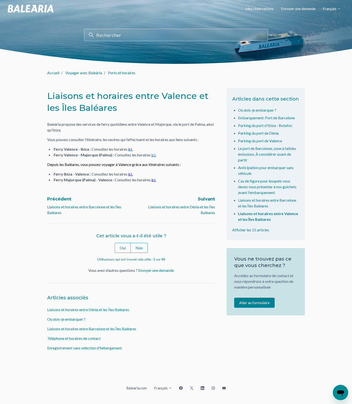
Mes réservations (260, 8)
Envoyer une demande (298, 8)
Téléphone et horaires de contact (74, 338)
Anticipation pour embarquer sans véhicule (266, 170)
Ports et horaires (121, 72)
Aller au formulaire (254, 302)
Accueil (53, 72)
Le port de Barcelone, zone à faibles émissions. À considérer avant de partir (267, 154)
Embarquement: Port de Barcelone (266, 117)
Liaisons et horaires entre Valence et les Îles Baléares (268, 216)
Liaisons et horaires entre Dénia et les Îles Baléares (88, 309)
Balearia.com (136, 388)
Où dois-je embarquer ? (66, 319)
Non (139, 247)
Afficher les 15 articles (250, 230)
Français (330, 8)
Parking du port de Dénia (258, 133)
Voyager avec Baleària (83, 72)
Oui (123, 247)
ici (153, 155)
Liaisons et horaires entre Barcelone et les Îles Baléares (91, 328)
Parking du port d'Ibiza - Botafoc (265, 125)
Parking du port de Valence (260, 140)
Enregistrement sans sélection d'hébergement (84, 348)
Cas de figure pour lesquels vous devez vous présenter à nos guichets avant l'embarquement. (267, 187)
